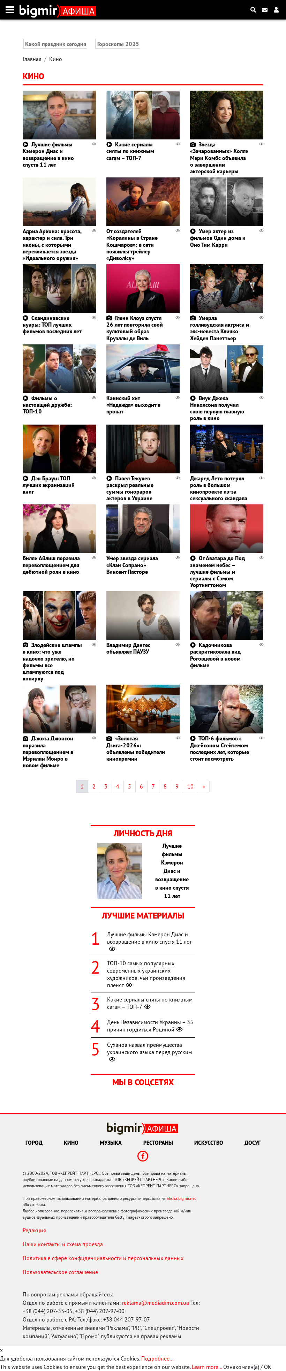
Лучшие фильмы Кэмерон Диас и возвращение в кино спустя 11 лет (48, 154)
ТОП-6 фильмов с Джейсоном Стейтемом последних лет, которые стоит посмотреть (219, 748)
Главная (32, 58)
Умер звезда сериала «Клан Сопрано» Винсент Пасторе (132, 565)
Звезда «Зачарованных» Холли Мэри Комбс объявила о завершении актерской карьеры (219, 158)
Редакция (34, 1230)
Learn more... (207, 1366)
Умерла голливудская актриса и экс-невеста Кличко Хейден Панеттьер (219, 328)
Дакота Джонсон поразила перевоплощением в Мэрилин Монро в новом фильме (48, 752)
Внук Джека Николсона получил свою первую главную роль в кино (217, 408)
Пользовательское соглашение (60, 1272)
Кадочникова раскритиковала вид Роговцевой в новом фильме (215, 655)
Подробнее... (157, 1358)
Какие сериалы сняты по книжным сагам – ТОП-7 (130, 151)
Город (34, 1142)
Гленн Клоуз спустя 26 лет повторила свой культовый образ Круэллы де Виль (134, 328)
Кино (55, 58)
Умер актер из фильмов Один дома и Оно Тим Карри (218, 238)
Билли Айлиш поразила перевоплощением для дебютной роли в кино (51, 565)
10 (190, 786)
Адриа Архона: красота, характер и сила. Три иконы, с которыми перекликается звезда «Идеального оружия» (52, 244)
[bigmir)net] (40, 9)
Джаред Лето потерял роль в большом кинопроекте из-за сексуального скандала (218, 488)
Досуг (252, 1142)
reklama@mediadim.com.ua (155, 1302)
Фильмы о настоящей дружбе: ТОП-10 (47, 405)
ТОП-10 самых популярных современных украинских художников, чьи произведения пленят (146, 974)
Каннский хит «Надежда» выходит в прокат (133, 405)
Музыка (111, 1142)
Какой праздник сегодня (55, 43)
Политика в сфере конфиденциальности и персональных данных (103, 1258)
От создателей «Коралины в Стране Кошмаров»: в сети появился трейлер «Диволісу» (132, 244)
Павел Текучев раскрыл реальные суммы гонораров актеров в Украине (129, 488)
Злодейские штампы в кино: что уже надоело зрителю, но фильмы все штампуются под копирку (52, 661)
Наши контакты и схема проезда (63, 1244)
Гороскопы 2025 (118, 43)
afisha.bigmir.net (181, 1198)
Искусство (208, 1142)
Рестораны (158, 1142)
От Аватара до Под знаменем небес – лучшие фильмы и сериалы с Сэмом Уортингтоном (217, 571)
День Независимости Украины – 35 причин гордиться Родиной (150, 1026)
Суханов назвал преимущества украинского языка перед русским (149, 1048)
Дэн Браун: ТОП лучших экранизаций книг (49, 485)
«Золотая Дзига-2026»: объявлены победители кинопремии (135, 748)
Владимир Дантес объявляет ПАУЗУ (128, 648)
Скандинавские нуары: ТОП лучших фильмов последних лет (52, 324)
